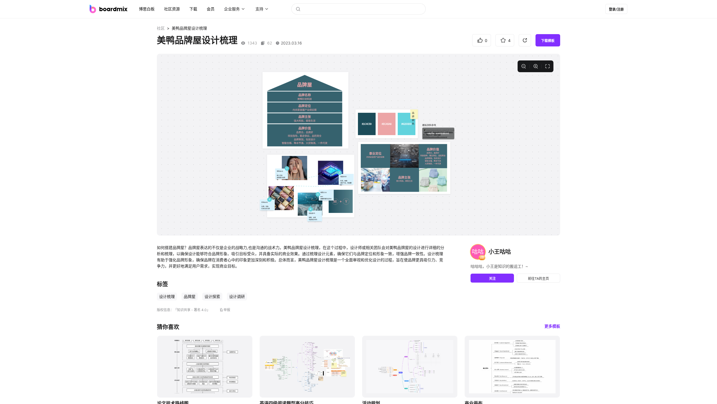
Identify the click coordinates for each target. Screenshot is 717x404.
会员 (211, 8)
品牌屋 (189, 296)
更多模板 (552, 326)
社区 (161, 28)
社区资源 (172, 8)
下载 (193, 8)
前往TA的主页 (538, 278)
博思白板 (147, 8)
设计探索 (212, 296)
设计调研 (237, 296)
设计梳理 (167, 296)
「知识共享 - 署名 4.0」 (192, 310)
